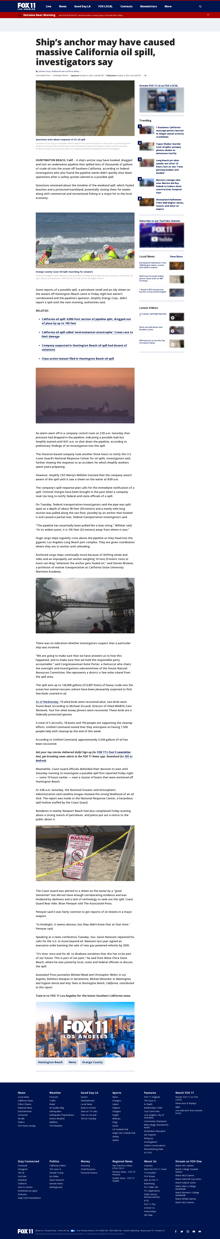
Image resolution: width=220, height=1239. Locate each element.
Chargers (116, 1100)
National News (25, 1107)
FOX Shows (149, 1176)
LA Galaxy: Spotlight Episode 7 (152, 315)
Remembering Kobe (153, 1149)
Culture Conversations (154, 1145)
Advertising (149, 1183)
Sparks (115, 1140)
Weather (55, 1092)
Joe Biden (54, 1176)
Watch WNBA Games (185, 1198)
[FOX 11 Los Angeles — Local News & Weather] (28, 6)
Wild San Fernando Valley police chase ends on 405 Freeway (151, 278)
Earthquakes (55, 1111)
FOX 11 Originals (152, 1097)
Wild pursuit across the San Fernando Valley (152, 341)
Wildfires (53, 1122)
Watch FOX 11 (184, 1092)
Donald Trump (56, 1172)
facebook (175, 1231)
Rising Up (148, 1138)
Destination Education (154, 1131)
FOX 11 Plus (150, 1204)
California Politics (57, 1165)
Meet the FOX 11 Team (155, 1169)
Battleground (55, 1187)
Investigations (150, 1141)
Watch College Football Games (186, 1170)
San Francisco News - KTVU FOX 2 (122, 1167)
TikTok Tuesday (88, 1118)
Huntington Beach (60, 75)
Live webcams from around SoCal (188, 1112)
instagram (187, 1231)
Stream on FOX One (188, 1161)
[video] (176, 317)
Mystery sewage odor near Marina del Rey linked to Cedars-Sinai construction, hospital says (169, 186)
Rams (115, 1097)
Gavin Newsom (56, 1179)
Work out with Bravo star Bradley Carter (151, 328)
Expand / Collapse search (200, 6)
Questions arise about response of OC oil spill (60, 139)
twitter (181, 1231)
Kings (115, 1122)
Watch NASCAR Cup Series (188, 1179)
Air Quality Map (56, 1107)
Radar (52, 1104)
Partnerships (150, 1211)
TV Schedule (150, 1172)
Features (150, 1092)
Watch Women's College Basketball (187, 1194)
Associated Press (43, 75)
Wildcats (116, 1118)
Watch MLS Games (184, 1202)
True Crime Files (152, 1111)
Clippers (116, 1107)
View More (176, 256)
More (168, 6)
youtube (193, 1231)
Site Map (148, 1215)
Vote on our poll (88, 1114)
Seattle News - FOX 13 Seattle (123, 1179)
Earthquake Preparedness (61, 1114)
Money (85, 1161)
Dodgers (116, 1111)
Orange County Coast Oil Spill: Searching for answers (64, 271)
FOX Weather (55, 1125)
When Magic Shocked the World (156, 1126)
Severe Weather (57, 1118)
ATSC (146, 1200)
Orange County (92, 1062)
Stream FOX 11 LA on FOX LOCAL (158, 85)
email (199, 1231)
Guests (84, 1097)
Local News (147, 256)
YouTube (22, 1176)
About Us (150, 1161)
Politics (21, 1122)
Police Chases (24, 1104)
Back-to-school (88, 1107)
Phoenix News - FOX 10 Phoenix (123, 1173)
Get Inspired (150, 1134)
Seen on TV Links (89, 1111)
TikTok (21, 1172)
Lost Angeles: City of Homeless (154, 1116)
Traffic (52, 1100)
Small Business (88, 1169)
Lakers (115, 1104)
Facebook (22, 1165)
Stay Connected (28, 1161)
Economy (85, 1165)
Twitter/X (22, 1183)
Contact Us (149, 1207)
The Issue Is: (150, 1100)
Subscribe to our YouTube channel (159, 221)
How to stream (25, 1187)
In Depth (148, 1104)
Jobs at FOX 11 (151, 1179)
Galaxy (115, 1136)
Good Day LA (89, 1092)
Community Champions (155, 1121)
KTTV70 (148, 1152)
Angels (115, 1114)
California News (25, 1100)
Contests (148, 1165)
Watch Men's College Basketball (185, 1187)
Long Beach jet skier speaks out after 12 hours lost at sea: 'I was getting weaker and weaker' (169, 166)
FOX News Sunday (27, 1125)
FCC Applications (152, 1190)
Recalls (21, 1118)
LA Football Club (120, 1129)
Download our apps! (27, 1190)
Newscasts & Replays (185, 1103)
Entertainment (25, 1111)
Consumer (23, 1114)
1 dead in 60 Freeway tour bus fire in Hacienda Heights (152, 290)
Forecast (53, 1097)
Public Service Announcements (152, 1195)
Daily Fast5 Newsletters (29, 1197)
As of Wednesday (47, 702)
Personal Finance (89, 1172)
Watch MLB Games (184, 1175)
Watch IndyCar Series (185, 1182)
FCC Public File (151, 1187)
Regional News (122, 1161)
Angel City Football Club (123, 1132)
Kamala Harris (56, 1183)
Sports (116, 1092)
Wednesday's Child (153, 1107)
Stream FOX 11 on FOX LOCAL (186, 1098)
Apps (177, 1106)
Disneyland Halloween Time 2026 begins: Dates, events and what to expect (152, 265)
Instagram (23, 1169)
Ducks (115, 1125)
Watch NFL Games (184, 1165)
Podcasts (22, 1194)
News (72, 1062)
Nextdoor (22, 1179)
